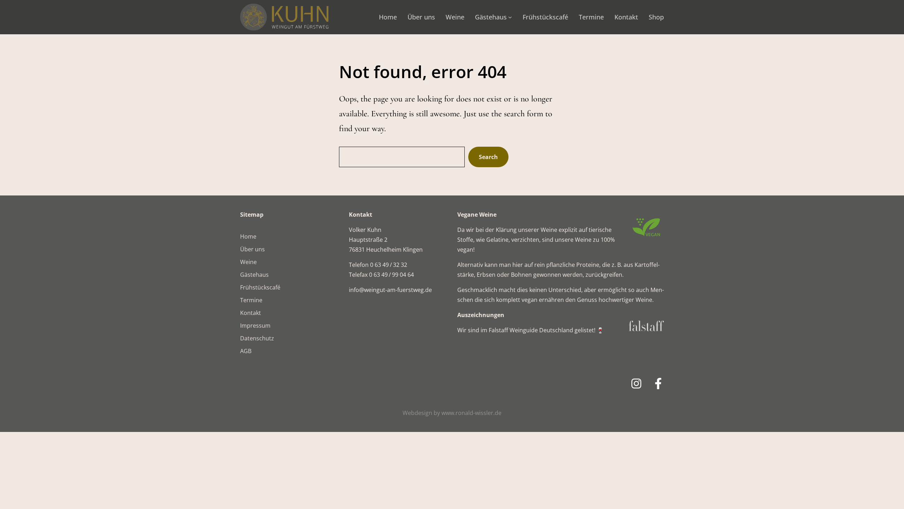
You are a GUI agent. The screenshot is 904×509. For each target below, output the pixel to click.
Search (488, 157)
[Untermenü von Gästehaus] (510, 17)
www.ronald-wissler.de (471, 413)
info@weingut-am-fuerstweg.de (390, 290)
